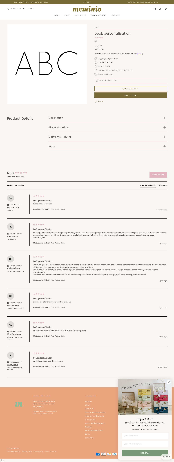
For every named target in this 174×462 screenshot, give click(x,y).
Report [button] (57, 209)
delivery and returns (94, 416)
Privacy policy (38, 452)
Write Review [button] (158, 174)
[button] (154, 8)
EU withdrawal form (94, 430)
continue (145, 452)
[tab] (148, 186)
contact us (90, 419)
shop (87, 405)
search (88, 401)
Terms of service (50, 452)
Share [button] (63, 209)
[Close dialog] (169, 382)
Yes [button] (52, 209)
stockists (89, 438)
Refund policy (27, 452)
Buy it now (131, 95)
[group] (19, 173)
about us (89, 409)
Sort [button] (9, 186)
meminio (16, 448)
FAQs (87, 434)
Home (96, 27)
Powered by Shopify (13, 452)
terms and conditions (95, 412)
